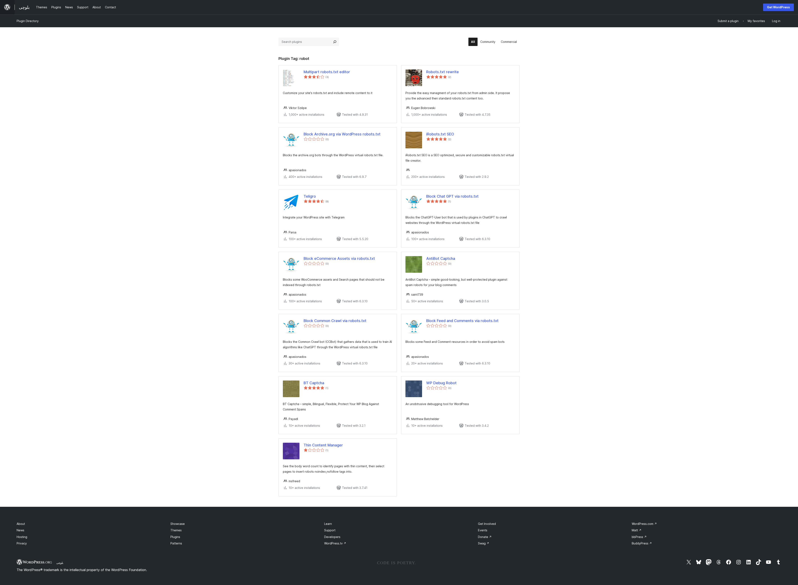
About (21, 524)
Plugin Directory (28, 21)
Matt (637, 530)
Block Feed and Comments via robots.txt (462, 321)
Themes (176, 530)
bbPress (639, 537)
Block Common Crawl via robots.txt (335, 321)
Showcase (177, 524)
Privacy (22, 543)
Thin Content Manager (323, 445)
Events (482, 530)
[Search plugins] (335, 42)
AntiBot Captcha (440, 258)
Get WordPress (778, 7)
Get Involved (487, 524)
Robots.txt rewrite (442, 72)
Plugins (175, 537)
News (20, 530)
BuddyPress (642, 543)
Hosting (22, 537)
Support (329, 530)
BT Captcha (314, 383)
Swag (483, 543)
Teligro (310, 196)
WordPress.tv (335, 543)
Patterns (176, 543)
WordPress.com (644, 524)
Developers (332, 537)
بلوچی (59, 562)
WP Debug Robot (441, 383)
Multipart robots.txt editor (327, 72)
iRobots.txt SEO (440, 134)
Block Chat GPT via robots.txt (452, 196)
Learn (328, 524)
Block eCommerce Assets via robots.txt (339, 258)
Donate (485, 537)
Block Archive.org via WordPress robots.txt (342, 134)
